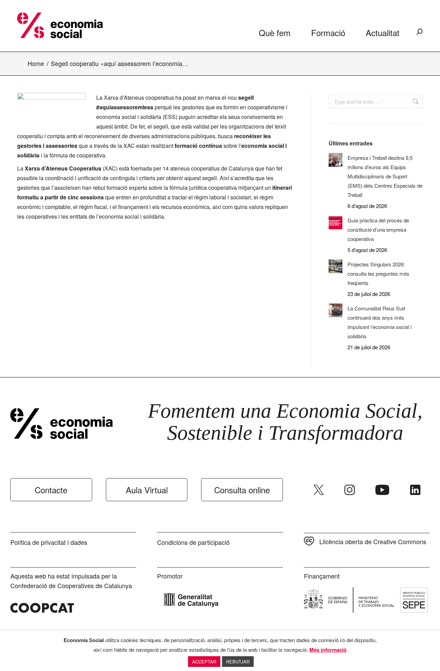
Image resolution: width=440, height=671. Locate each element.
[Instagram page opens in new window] (349, 490)
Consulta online (242, 490)
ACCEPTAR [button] (204, 661)
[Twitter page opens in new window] (319, 490)
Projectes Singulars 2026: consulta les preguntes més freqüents (378, 273)
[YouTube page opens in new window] (382, 490)
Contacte (51, 490)
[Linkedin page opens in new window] (415, 490)
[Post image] (335, 160)
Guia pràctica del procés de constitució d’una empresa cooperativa (378, 229)
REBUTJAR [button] (238, 661)
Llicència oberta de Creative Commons (372, 541)
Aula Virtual (147, 490)
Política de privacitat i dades (48, 542)
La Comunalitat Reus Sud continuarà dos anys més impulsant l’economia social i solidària (379, 322)
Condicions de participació (193, 542)
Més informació (327, 649)
